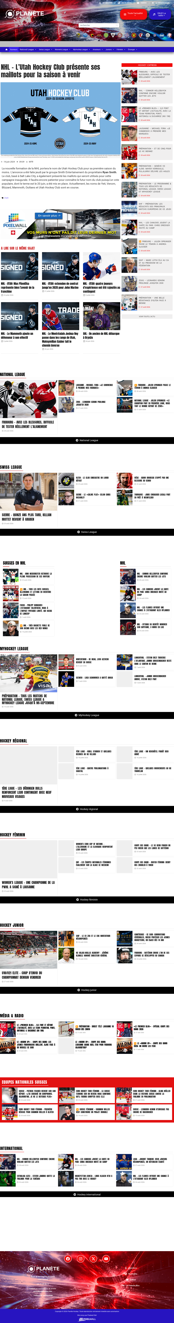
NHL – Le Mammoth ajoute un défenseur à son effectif (17, 335)
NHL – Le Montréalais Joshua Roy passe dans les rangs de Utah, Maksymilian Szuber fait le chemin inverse (60, 339)
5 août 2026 (141, 683)
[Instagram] (80, 1259)
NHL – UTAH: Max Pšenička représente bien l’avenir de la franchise (17, 287)
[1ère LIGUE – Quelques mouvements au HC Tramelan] (124, 771)
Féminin (120, 49)
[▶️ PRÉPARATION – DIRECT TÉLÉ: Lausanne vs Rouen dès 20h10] (66, 1029)
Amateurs (97, 49)
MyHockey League (80, 49)
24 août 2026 (83, 853)
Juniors (109, 49)
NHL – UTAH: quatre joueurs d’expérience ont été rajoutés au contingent (101, 287)
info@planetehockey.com (42, 1291)
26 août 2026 (144, 614)
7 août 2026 (141, 667)
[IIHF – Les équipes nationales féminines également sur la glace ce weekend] (66, 865)
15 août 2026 (140, 1115)
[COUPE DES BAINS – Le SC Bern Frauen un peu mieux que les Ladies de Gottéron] (124, 848)
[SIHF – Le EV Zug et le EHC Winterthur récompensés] (66, 938)
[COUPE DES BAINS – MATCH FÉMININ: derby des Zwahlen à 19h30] (124, 865)
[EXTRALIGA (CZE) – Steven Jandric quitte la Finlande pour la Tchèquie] (8, 1179)
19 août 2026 (81, 1051)
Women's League (61, 49)
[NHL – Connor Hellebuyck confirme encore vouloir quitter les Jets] (129, 95)
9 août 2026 (8, 800)
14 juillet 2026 (27, 632)
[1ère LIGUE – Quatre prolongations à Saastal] (66, 771)
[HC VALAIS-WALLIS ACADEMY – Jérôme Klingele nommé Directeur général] (66, 955)
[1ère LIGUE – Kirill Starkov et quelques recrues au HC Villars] (66, 754)
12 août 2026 (26, 598)
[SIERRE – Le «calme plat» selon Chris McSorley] (66, 497)
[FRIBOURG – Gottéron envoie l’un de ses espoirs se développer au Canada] (124, 955)
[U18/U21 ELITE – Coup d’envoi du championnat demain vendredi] (28, 950)
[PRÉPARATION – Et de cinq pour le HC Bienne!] (129, 152)
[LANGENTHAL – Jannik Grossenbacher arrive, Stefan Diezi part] (124, 679)
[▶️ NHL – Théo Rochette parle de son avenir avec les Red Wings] (11, 628)
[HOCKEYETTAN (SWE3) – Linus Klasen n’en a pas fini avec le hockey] (66, 1179)
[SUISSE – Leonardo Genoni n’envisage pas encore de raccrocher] (124, 1112)
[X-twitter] (93, 1259)
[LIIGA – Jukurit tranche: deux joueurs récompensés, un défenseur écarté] (124, 1162)
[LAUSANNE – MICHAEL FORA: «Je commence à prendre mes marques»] (129, 133)
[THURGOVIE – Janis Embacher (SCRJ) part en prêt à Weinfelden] (124, 497)
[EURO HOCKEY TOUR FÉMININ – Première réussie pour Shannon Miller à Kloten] (10, 1112)
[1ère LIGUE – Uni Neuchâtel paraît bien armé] (124, 754)
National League (27, 49)
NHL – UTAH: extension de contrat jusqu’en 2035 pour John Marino (60, 285)
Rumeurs (13, 49)
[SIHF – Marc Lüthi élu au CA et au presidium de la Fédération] (129, 265)
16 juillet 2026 (141, 757)
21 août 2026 (83, 501)
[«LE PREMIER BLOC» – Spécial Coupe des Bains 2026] (124, 1029)
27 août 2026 (145, 287)
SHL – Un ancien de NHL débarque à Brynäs (101, 335)
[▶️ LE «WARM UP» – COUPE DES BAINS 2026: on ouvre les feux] (124, 1046)
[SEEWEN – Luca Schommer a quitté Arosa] (66, 679)
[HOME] (6, 49)
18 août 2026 (83, 959)
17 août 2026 (140, 1049)
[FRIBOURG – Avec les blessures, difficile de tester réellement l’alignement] (129, 76)
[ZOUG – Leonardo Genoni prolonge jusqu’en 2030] (129, 284)
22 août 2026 (141, 484)
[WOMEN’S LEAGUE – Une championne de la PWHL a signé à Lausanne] (28, 859)
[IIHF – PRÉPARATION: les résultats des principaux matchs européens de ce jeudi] (129, 208)
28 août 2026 (145, 81)
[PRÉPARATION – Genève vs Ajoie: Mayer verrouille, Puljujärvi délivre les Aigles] (129, 171)
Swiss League (44, 49)
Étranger (131, 49)
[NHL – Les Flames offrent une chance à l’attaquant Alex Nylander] (128, 610)
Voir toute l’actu (147, 316)
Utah (6, 198)
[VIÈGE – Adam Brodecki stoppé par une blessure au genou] (124, 480)
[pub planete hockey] (60, 224)
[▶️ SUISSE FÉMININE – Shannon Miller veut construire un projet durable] (67, 1112)
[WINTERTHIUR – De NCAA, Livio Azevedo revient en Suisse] (66, 662)
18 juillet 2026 (83, 757)
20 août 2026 (23, 1051)
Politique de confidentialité (43, 1295)
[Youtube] (106, 1259)
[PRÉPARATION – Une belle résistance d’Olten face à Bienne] (129, 302)
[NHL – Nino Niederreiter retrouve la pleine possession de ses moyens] (11, 576)
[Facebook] (68, 1259)
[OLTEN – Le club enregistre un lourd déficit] (66, 480)
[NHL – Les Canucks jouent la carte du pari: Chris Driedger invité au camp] (129, 227)
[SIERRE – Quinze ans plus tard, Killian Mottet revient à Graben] (28, 492)
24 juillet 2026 (141, 959)
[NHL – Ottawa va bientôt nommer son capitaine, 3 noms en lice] (128, 627)
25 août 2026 (8, 523)
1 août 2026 (26, 617)
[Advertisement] (147, 337)
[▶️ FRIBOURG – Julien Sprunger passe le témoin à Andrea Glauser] (129, 246)
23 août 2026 (141, 851)
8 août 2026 (82, 666)
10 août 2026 (8, 707)
